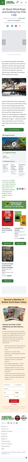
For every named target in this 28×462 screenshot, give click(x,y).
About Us (4, 426)
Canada (12, 180)
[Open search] (26, 2)
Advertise (4, 436)
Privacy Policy (5, 441)
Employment (5, 446)
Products (4, 434)
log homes (5, 184)
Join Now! (14, 401)
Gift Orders (14, 404)
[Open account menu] (21, 2)
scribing (5, 195)
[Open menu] (2, 2)
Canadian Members (7, 406)
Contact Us (4, 429)
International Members (20, 406)
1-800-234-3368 (19, 206)
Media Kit (4, 439)
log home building (8, 182)
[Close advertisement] (26, 458)
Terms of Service (6, 444)
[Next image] (24, 42)
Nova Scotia (6, 188)
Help (2, 449)
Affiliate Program (7, 431)
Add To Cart (7, 243)
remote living (6, 193)
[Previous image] (4, 42)
